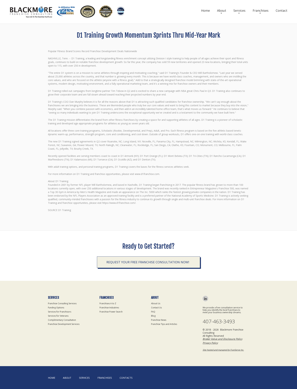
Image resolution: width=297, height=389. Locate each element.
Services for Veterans (58, 315)
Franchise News (158, 319)
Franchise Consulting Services (62, 303)
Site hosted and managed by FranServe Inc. (223, 349)
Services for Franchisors (59, 311)
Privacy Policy (210, 342)
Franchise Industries (109, 307)
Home (205, 10)
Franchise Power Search (111, 311)
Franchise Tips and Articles (164, 324)
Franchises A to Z (108, 303)
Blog (153, 315)
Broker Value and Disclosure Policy (222, 339)
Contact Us (156, 307)
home (51, 377)
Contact (281, 10)
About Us (155, 303)
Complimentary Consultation (62, 319)
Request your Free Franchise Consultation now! (147, 262)
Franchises (260, 10)
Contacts (126, 377)
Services (239, 10)
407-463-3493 (219, 321)
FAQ (153, 311)
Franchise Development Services (63, 324)
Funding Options (56, 307)
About (221, 10)
